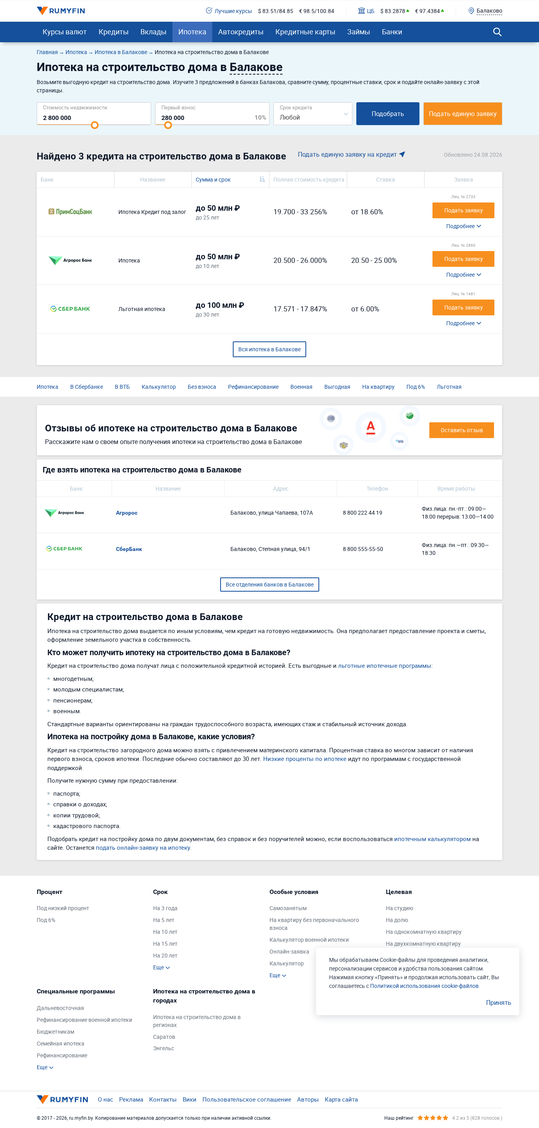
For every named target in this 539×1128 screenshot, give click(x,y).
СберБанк (129, 549)
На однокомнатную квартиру (424, 931)
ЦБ (370, 11)
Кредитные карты (305, 31)
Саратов (164, 1036)
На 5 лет (163, 920)
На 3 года (165, 908)
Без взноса (202, 386)
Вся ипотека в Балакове (269, 349)
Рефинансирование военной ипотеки (84, 1019)
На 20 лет (165, 955)
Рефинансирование (253, 386)
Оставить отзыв (462, 430)
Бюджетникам (55, 1031)
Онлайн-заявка (289, 951)
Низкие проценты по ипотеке (304, 759)
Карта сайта (341, 1099)
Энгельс (163, 1048)
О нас (105, 1099)
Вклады (153, 31)
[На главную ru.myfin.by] (62, 1099)
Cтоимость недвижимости (75, 107)
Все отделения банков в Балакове (270, 584)
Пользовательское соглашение (246, 1099)
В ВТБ (122, 386)
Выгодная (337, 386)
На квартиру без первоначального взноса (314, 923)
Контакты (163, 1099)
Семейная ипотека (60, 1043)
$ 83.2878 (392, 11)
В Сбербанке (86, 386)
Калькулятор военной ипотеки (309, 939)
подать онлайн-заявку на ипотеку (143, 847)
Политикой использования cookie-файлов (424, 985)
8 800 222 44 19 (362, 512)
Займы (358, 31)
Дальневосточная (60, 1008)
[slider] (95, 125)
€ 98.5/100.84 (316, 11)
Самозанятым (288, 908)
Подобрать (388, 113)
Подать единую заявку (463, 113)
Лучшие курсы (233, 11)
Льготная (449, 386)
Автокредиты (241, 31)
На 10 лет (165, 931)
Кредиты (114, 31)
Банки (392, 31)
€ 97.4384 (427, 11)
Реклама (131, 1099)
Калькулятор (159, 386)
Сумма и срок (213, 179)
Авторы (308, 1099)
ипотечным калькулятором (432, 839)
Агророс (126, 513)
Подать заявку (463, 210)
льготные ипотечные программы (384, 665)
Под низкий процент (63, 908)
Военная (301, 386)
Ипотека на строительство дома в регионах (197, 1021)
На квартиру (378, 386)
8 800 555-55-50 (363, 549)
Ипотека (192, 31)
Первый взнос (178, 107)
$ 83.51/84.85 (275, 11)
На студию (399, 908)
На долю (397, 920)
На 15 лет (165, 943)
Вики (190, 1099)
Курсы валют (65, 31)
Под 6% (415, 386)
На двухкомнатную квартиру (423, 943)
